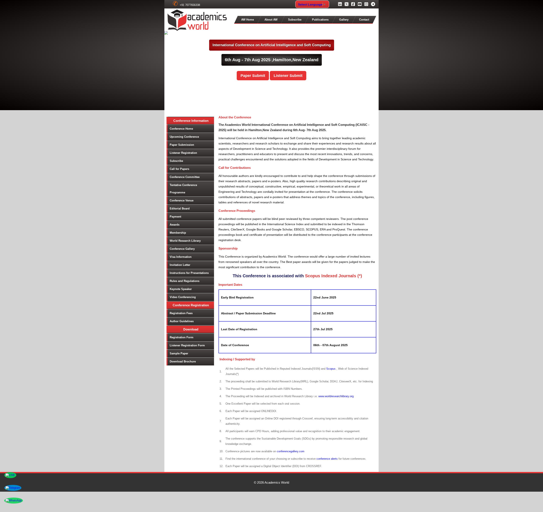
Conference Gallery (182, 248)
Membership (178, 232)
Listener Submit (288, 76)
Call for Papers (179, 169)
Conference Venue (181, 200)
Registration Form (181, 337)
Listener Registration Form (187, 345)
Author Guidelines (182, 321)
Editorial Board (180, 208)
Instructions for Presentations (189, 273)
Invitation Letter (180, 264)
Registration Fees (181, 313)
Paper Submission (182, 144)
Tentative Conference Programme (183, 188)
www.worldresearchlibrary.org (336, 396)
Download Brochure (183, 361)
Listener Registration (183, 152)
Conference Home (181, 128)
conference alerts (327, 458)
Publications (320, 19)
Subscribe (294, 19)
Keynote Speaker (181, 289)
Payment (175, 216)
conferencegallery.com (290, 451)
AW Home (247, 19)
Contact (364, 19)
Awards (174, 224)
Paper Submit (253, 76)
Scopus (331, 368)
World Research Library (185, 240)
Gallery (343, 19)
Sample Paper (179, 353)
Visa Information (181, 256)
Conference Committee (185, 177)
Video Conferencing (183, 297)
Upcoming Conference (184, 136)
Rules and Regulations (184, 281)
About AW (271, 19)
